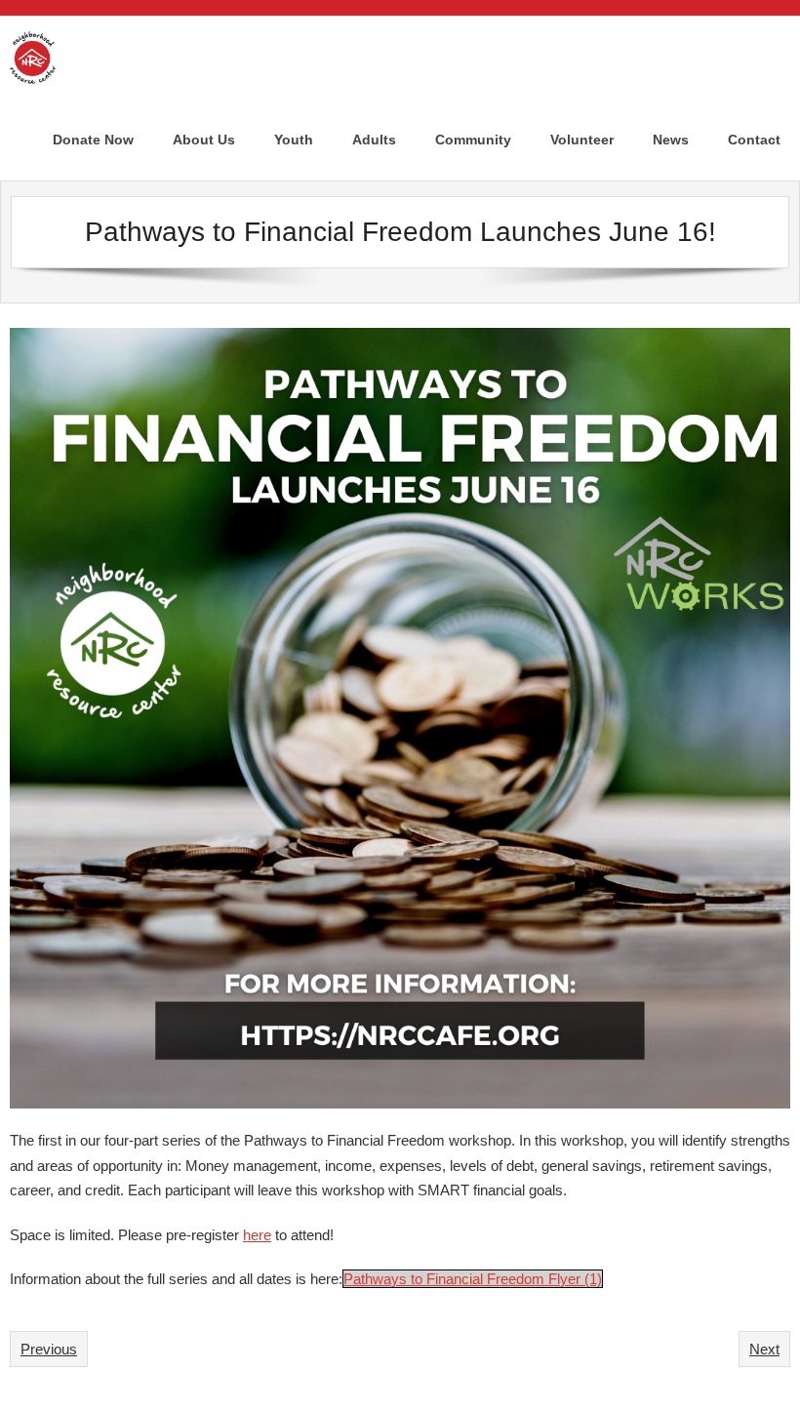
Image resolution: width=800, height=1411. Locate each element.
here (257, 1235)
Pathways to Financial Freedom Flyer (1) (472, 1278)
